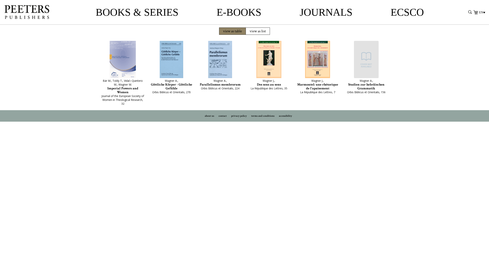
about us (209, 116)
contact (223, 116)
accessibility (285, 116)
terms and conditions (262, 116)
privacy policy (239, 116)
